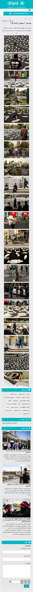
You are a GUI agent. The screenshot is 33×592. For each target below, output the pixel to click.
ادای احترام (22, 394)
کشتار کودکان (26, 404)
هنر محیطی (26, 413)
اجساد (28, 394)
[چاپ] (2, 21)
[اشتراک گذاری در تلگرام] (10, 21)
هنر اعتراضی (17, 410)
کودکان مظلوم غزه (25, 407)
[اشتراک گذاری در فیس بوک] (4, 21)
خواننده (18, 397)
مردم (8, 407)
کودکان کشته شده (11, 404)
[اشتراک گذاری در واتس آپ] (8, 21)
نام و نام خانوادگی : (25, 549)
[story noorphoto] (18, 13)
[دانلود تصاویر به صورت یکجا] (12, 21)
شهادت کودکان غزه (24, 401)
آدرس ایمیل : (26, 556)
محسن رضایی (14, 407)
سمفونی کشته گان (9, 397)
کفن (19, 404)
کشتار (9, 401)
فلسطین (15, 401)
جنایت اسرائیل (26, 397)
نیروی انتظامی (26, 410)
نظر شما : (27, 563)
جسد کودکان (13, 394)
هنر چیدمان (9, 410)
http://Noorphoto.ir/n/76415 (10, 423)
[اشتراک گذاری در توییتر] (6, 21)
